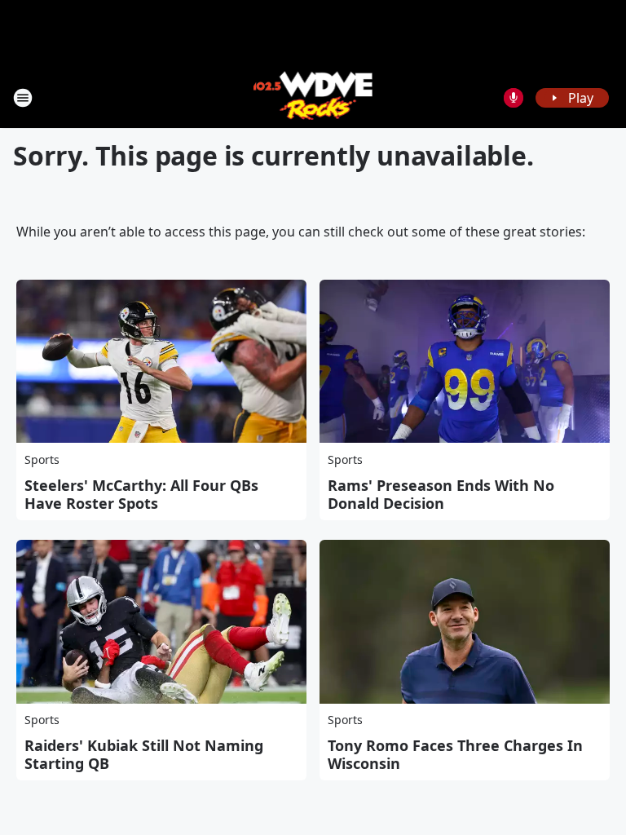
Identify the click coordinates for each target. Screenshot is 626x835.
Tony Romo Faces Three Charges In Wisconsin (455, 754)
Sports (42, 459)
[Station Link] (313, 97)
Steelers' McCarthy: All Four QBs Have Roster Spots (141, 494)
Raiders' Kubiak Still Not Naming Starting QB (143, 754)
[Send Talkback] (513, 98)
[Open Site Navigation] (23, 98)
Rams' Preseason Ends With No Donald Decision (441, 494)
